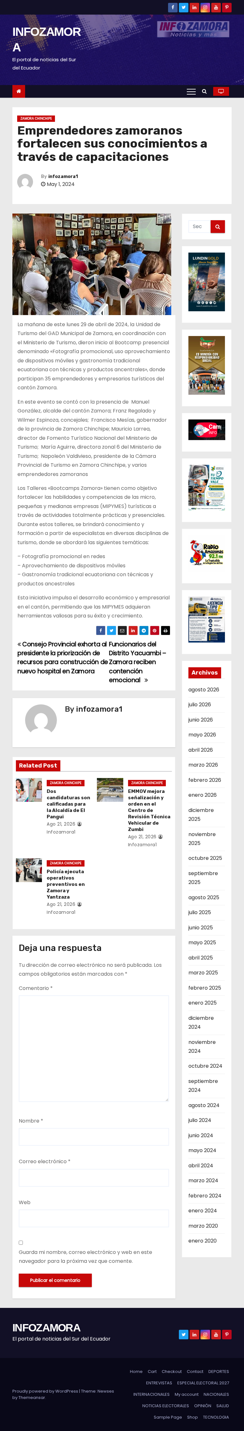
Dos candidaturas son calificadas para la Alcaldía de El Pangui (68, 804)
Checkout (172, 1371)
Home (136, 1371)
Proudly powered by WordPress (45, 1391)
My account (187, 1394)
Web (24, 1202)
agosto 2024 (204, 1105)
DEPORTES (218, 1371)
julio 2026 (199, 704)
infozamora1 (63, 176)
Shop (192, 1417)
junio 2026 (200, 719)
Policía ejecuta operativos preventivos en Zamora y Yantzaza (66, 884)
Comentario (36, 988)
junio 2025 (200, 927)
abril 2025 (200, 957)
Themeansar (31, 1398)
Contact (195, 1371)
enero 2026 (202, 795)
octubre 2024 (205, 1066)
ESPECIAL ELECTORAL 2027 (203, 1383)
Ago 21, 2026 (61, 824)
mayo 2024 (202, 1150)
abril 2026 (200, 750)
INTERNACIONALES (151, 1394)
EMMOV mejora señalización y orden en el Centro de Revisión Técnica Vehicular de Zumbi (149, 810)
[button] (206, 91)
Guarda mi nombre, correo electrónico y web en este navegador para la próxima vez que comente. (85, 1257)
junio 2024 (200, 1135)
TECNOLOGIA (216, 1417)
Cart (152, 1371)
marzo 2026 (203, 764)
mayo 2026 (202, 734)
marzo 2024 (203, 1180)
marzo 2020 (203, 1226)
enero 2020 (202, 1240)
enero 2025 (202, 1002)
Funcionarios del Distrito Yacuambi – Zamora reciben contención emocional (137, 662)
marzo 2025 (203, 972)
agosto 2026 (203, 689)
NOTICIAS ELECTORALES (165, 1406)
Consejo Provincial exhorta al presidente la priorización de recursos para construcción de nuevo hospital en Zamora (62, 658)
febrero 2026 (204, 780)
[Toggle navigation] (191, 91)
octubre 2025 (205, 858)
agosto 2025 (203, 897)
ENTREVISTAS (159, 1383)
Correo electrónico (45, 1161)
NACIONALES (216, 1394)
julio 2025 (199, 912)
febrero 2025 (204, 988)
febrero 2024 (204, 1195)
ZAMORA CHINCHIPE (36, 118)
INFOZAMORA (46, 1328)
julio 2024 (199, 1120)
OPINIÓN (202, 1406)
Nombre (31, 1120)
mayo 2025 (202, 942)
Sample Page (168, 1417)
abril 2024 (200, 1165)
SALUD (222, 1406)
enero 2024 (202, 1210)
